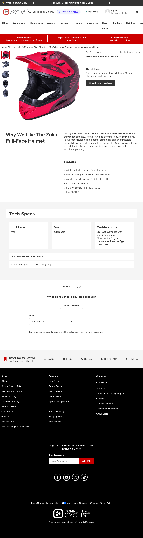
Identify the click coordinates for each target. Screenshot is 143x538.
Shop (4, 376)
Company (101, 376)
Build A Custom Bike (11, 386)
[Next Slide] (110, 2)
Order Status (55, 396)
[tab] (22, 213)
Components (7, 411)
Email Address (56, 455)
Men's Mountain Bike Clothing (32, 47)
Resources (54, 376)
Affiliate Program (104, 403)
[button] (68, 12)
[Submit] (29, 12)
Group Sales (102, 413)
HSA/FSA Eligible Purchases (15, 426)
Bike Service (55, 421)
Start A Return (56, 391)
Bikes (4, 381)
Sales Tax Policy (56, 411)
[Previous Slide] (33, 2)
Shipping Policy (56, 416)
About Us (100, 388)
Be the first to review (130, 52)
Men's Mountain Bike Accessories (65, 47)
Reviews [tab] (66, 286)
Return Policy (55, 386)
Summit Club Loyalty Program (110, 393)
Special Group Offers (59, 401)
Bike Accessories (9, 406)
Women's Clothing (10, 401)
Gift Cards (6, 416)
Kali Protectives (93, 52)
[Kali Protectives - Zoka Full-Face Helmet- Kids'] (5, 55)
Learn (51, 406)
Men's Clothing (8, 47)
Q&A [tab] (79, 286)
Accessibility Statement (107, 408)
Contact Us (101, 382)
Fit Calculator (7, 421)
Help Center (55, 381)
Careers (100, 398)
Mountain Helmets (92, 47)
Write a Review (71, 305)
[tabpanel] (71, 245)
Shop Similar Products (100, 83)
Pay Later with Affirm (11, 391)
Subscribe (87, 460)
